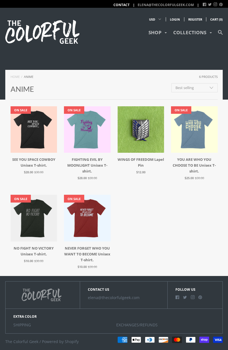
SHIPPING (22, 324)
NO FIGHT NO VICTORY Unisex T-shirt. (34, 251)
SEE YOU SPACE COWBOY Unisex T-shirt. (33, 162)
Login (175, 19)
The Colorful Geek (21, 341)
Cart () (216, 19)
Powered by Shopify (60, 341)
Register (195, 19)
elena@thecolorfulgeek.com (166, 5)
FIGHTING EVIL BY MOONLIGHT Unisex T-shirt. (87, 165)
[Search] (220, 35)
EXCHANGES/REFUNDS (137, 324)
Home (15, 77)
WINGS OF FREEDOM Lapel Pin (141, 162)
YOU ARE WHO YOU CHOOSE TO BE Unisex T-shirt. (194, 165)
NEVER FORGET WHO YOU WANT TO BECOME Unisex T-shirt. (87, 254)
